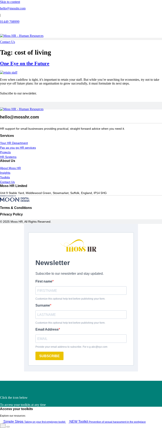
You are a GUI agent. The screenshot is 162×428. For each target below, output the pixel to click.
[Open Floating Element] (2, 426)
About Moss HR (10, 168)
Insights (5, 172)
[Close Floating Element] (8, 426)
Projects (5, 152)
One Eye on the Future (24, 63)
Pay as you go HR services (18, 147)
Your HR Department (14, 143)
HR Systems (8, 157)
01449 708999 (9, 21)
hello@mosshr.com (13, 8)
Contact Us (7, 182)
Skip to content (10, 2)
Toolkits (5, 177)
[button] (81, 39)
